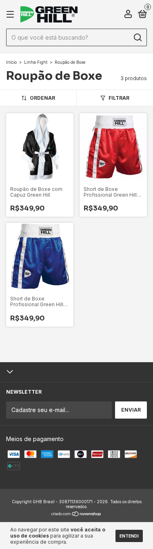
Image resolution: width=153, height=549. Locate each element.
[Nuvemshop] (76, 514)
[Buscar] (137, 37)
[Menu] (11, 14)
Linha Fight (35, 62)
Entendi (129, 535)
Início (11, 62)
